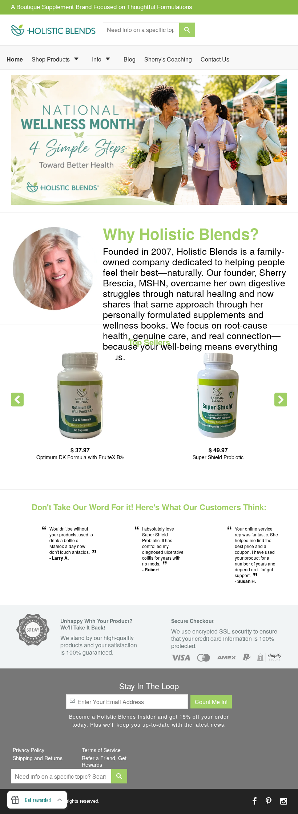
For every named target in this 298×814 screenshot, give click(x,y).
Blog (130, 59)
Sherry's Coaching (168, 59)
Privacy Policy (28, 750)
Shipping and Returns (38, 758)
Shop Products (51, 59)
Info (97, 59)
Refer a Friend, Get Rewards (104, 761)
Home (15, 59)
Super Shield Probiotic (218, 457)
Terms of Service (101, 750)
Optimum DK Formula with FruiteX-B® (80, 457)
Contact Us (215, 59)
